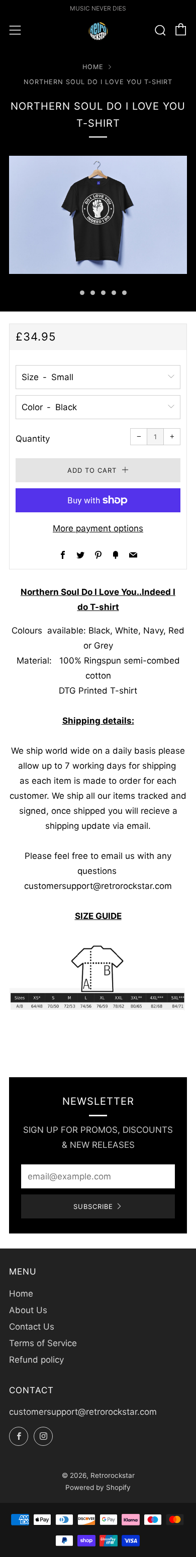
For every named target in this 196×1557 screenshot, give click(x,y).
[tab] (71, 292)
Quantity (33, 439)
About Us (28, 1310)
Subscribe (93, 1206)
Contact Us (31, 1327)
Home (93, 67)
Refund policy (36, 1360)
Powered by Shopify (98, 1487)
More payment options (98, 528)
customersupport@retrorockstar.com (83, 1412)
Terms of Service (43, 1343)
